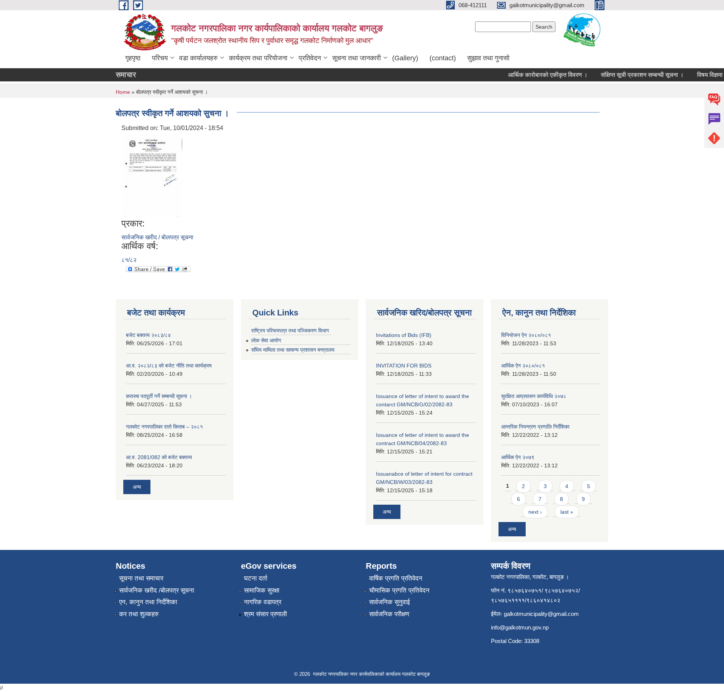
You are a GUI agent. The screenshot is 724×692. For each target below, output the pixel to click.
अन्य (137, 487)
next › (535, 512)
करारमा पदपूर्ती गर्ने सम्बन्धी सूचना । (159, 396)
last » (566, 512)
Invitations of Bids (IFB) (403, 335)
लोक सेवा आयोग (266, 340)
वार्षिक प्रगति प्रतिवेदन (395, 578)
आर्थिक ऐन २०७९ (517, 457)
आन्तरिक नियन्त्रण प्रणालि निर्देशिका (535, 427)
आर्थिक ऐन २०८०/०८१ (523, 366)
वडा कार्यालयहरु (198, 58)
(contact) (442, 58)
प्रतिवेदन (310, 58)
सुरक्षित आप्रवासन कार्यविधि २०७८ (533, 396)
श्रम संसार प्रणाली (265, 614)
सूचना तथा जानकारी (356, 58)
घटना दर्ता (255, 578)
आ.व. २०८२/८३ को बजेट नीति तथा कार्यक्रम (169, 366)
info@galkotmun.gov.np (520, 627)
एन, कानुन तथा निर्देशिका (148, 602)
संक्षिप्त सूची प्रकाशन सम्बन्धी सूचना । (635, 75)
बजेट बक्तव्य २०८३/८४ (148, 335)
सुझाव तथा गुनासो (488, 58)
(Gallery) (405, 58)
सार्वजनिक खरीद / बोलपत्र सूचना (157, 237)
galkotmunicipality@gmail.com (541, 614)
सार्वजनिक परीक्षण (389, 614)
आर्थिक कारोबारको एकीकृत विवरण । (540, 75)
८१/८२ (129, 260)
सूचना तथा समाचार (141, 578)
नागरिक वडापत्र (262, 602)
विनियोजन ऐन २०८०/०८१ (526, 335)
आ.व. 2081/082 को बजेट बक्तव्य (159, 457)
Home (123, 92)
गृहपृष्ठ (133, 58)
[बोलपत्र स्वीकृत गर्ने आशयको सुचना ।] (152, 175)
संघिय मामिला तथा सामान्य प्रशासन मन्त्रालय (292, 350)
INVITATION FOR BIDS (403, 366)
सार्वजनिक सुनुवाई (389, 602)
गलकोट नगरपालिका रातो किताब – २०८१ (164, 427)
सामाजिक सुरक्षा (261, 590)
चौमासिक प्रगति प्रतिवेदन (399, 590)
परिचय (160, 58)
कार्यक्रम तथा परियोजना (258, 58)
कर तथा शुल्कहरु (139, 614)
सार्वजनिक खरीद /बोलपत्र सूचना (156, 590)
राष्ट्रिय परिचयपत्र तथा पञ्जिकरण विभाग (290, 331)
